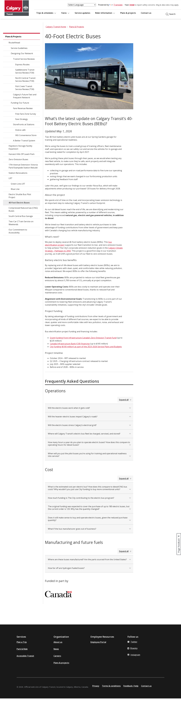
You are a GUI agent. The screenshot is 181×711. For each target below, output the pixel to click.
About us (58, 642)
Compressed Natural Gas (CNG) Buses (23, 209)
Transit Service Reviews (24, 59)
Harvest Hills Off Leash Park (21, 154)
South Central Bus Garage (21, 216)
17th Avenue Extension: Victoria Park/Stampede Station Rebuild (23, 166)
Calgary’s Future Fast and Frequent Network (24, 96)
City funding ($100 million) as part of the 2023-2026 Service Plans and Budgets (86, 346)
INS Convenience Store (25, 135)
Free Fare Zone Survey (25, 114)
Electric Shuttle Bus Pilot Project (20, 196)
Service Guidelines (19, 48)
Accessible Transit (25, 655)
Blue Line (15, 189)
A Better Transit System (24, 140)
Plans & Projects (13, 36)
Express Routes (22, 64)
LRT (10, 178)
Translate (118, 4)
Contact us (146, 13)
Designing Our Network (22, 53)
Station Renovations (18, 173)
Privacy (95, 686)
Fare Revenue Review (23, 108)
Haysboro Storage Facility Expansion (20, 147)
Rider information (104, 13)
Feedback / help (130, 686)
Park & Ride (22, 649)
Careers (57, 655)
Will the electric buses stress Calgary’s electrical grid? (72, 425)
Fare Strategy (21, 119)
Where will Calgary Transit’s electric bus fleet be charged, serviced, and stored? (84, 433)
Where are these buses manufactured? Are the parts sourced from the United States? (87, 559)
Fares (64, 13)
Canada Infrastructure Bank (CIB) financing (70, 343)
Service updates (82, 13)
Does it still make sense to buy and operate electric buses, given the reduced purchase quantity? (87, 519)
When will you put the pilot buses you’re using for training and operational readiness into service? (87, 454)
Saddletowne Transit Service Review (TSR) (24, 71)
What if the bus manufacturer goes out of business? (72, 528)
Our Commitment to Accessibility (18, 231)
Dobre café (20, 130)
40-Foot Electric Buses (19, 202)
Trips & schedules (45, 13)
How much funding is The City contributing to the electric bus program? (81, 498)
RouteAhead (14, 42)
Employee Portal (98, 642)
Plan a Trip (22, 642)
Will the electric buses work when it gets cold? (69, 408)
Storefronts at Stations (23, 124)
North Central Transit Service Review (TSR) (25, 79)
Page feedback (178, 545)
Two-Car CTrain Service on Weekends (21, 223)
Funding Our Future (20, 102)
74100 (131, 5)
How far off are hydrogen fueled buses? (66, 568)
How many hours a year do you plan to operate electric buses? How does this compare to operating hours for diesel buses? (89, 443)
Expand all (124, 399)
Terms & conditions (111, 686)
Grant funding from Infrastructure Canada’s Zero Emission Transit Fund (83, 337)
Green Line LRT (18, 183)
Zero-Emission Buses (18, 159)
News (56, 649)
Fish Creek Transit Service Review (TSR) (24, 88)
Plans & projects (128, 13)
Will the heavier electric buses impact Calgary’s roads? (72, 416)
